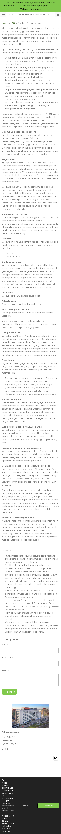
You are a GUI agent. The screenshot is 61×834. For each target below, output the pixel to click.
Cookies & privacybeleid (30, 23)
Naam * (5, 644)
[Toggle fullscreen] (56, 758)
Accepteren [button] (48, 806)
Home (5, 23)
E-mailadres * (8, 657)
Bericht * (6, 670)
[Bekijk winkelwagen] (58, 14)
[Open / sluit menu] (3, 14)
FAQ (13, 23)
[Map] (30, 776)
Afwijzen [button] (26, 806)
